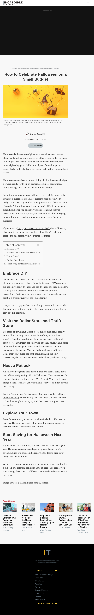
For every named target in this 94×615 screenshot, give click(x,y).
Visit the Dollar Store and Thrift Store (23, 252)
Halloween (21, 69)
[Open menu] (88, 3)
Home (14, 69)
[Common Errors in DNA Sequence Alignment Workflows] (10, 507)
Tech (4, 528)
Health (9, 528)
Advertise (38, 584)
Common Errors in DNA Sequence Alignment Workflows (9, 520)
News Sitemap (40, 599)
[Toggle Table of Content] (37, 245)
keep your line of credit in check (34, 228)
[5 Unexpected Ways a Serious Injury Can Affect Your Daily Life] (65, 507)
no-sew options (51, 309)
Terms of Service (41, 590)
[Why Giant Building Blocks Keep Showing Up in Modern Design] (47, 507)
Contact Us (39, 578)
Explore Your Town (15, 260)
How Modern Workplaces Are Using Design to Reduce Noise (28, 520)
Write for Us (39, 581)
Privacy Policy (40, 593)
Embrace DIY (12, 249)
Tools (23, 530)
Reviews (6, 530)
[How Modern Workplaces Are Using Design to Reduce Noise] (28, 507)
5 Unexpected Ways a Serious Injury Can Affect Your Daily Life (65, 520)
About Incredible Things (44, 575)
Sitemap (38, 596)
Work (23, 528)
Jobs (83, 530)
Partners (38, 587)
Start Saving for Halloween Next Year (23, 264)
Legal (61, 528)
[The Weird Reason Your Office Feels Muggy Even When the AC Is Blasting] (84, 507)
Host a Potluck (13, 256)
